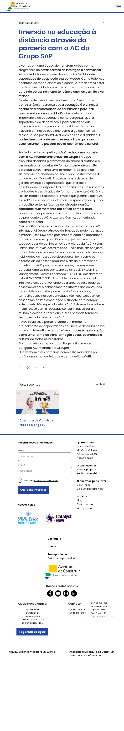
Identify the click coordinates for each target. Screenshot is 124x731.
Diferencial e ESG (87, 454)
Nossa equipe (85, 458)
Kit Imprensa (84, 508)
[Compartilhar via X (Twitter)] (28, 367)
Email (20, 465)
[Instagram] (66, 593)
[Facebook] (50, 593)
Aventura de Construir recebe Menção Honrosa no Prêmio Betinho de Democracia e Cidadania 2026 (37, 422)
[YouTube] (58, 593)
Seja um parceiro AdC (90, 488)
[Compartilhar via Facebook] (20, 367)
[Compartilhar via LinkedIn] (35, 367)
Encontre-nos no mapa (103, 616)
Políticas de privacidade (62, 558)
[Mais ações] (103, 23)
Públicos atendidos (88, 473)
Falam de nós (85, 504)
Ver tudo (100, 384)
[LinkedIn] (74, 593)
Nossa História (85, 446)
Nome (21, 451)
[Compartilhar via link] (43, 367)
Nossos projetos (86, 469)
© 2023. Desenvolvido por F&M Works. (32, 651)
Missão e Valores (87, 450)
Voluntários (83, 485)
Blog (79, 500)
